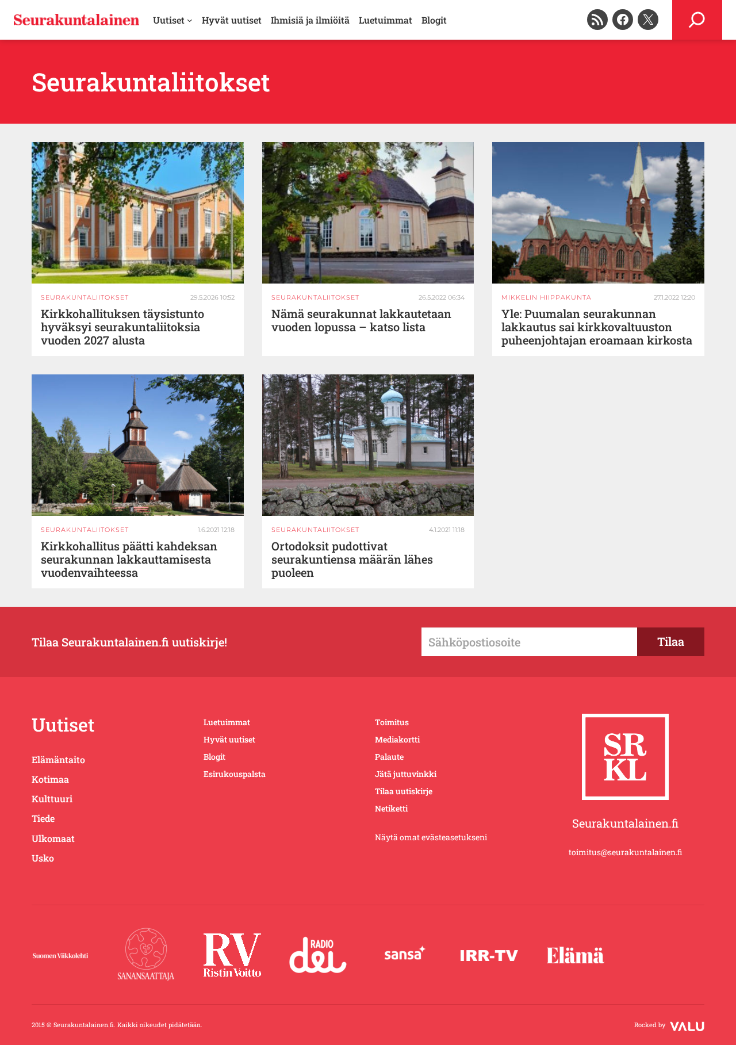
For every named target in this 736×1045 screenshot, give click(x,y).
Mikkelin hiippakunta (546, 297)
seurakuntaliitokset (85, 297)
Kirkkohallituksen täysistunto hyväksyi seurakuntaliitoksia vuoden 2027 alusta (122, 327)
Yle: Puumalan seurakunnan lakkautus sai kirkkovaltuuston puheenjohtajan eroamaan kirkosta (596, 327)
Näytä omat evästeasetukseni (431, 837)
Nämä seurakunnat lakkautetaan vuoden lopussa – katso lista (361, 320)
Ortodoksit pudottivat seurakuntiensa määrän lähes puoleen (352, 559)
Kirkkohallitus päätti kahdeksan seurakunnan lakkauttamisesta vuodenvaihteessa (129, 559)
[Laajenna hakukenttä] (697, 20)
